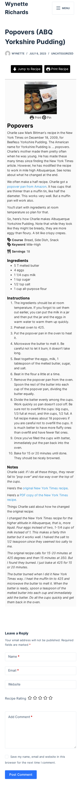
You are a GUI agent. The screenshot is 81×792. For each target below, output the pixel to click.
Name (13, 656)
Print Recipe (59, 69)
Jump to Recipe (28, 69)
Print (37, 117)
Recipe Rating (15, 698)
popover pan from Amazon (26, 186)
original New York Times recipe (45, 488)
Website (14, 684)
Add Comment (20, 717)
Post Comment (20, 774)
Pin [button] (48, 117)
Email (13, 670)
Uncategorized (62, 53)
